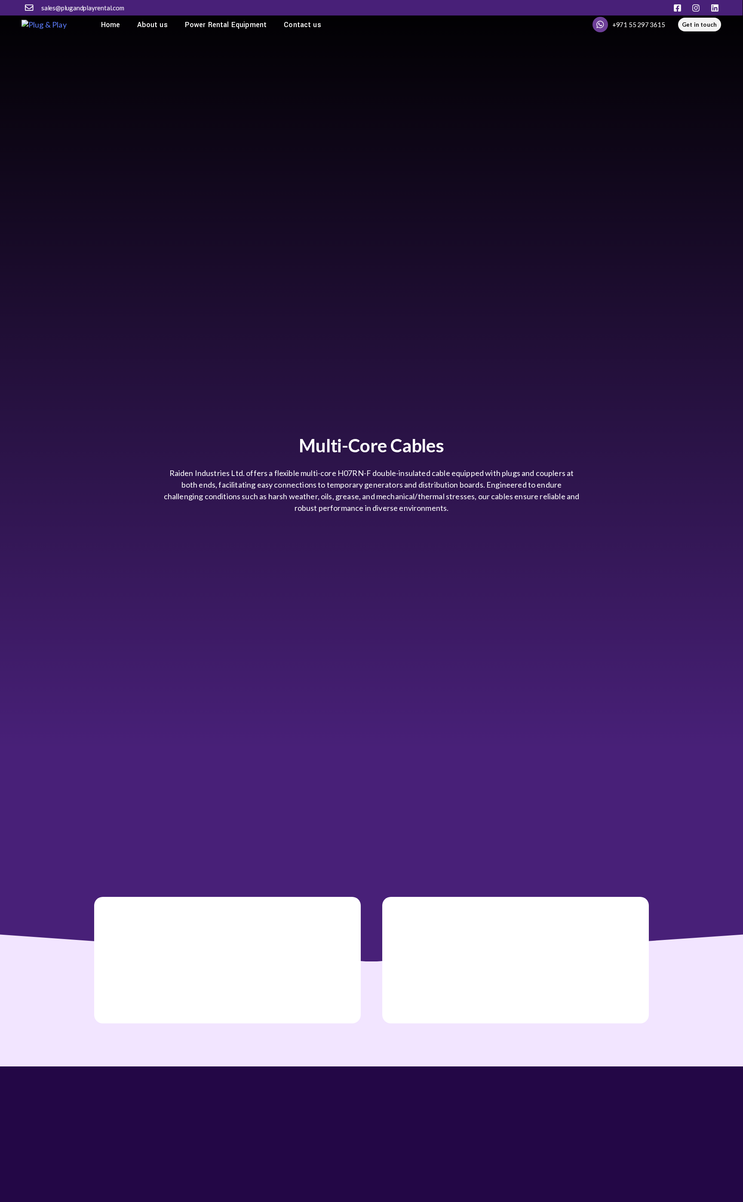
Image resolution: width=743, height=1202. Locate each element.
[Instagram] (696, 8)
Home (110, 25)
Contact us (302, 25)
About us (152, 25)
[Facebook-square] (677, 8)
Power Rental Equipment (226, 25)
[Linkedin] (715, 8)
